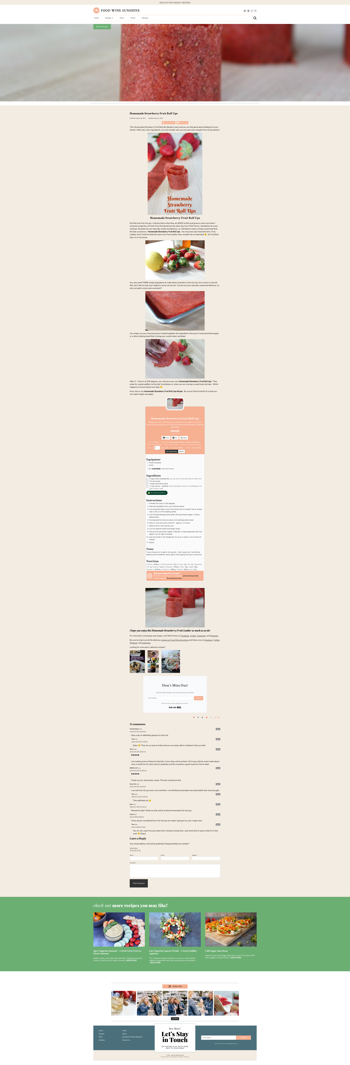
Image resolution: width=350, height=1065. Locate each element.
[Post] (202, 717)
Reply (218, 729)
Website (194, 855)
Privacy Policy (173, 1057)
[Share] (198, 717)
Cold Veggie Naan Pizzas (216, 951)
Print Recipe (183, 123)
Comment (133, 863)
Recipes (101, 1034)
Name (132, 855)
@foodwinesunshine (191, 576)
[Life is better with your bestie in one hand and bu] (200, 1003)
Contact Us (126, 1040)
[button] (157, 493)
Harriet (132, 814)
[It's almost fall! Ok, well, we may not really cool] (123, 1003)
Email (163, 855)
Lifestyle (102, 1040)
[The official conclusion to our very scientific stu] (149, 1003)
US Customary (171, 451)
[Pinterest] (255, 10)
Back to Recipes (102, 27)
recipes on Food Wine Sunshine (174, 640)
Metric (181, 451)
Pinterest (214, 635)
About (124, 1034)
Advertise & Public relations (132, 1037)
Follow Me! (177, 986)
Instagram (201, 635)
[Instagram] (248, 10)
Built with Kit (175, 707)
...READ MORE (131, 960)
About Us (186, 1057)
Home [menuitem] (96, 18)
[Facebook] (252, 10)
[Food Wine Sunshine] (96, 10)
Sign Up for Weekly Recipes (175, 2)
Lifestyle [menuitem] (145, 18)
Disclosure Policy (165, 1057)
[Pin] (194, 717)
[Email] (211, 717)
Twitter (193, 635)
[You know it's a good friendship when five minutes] (175, 1003)
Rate (185, 438)
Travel (124, 1030)
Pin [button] (175, 438)
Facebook (185, 635)
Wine (101, 1037)
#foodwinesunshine (174, 578)
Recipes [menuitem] (108, 18)
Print (167, 438)
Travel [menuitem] (132, 18)
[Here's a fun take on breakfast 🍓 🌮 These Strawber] (226, 1003)
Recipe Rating (133, 848)
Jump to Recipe (169, 123)
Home (101, 1030)
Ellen (131, 804)
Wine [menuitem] (122, 18)
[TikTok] (245, 10)
